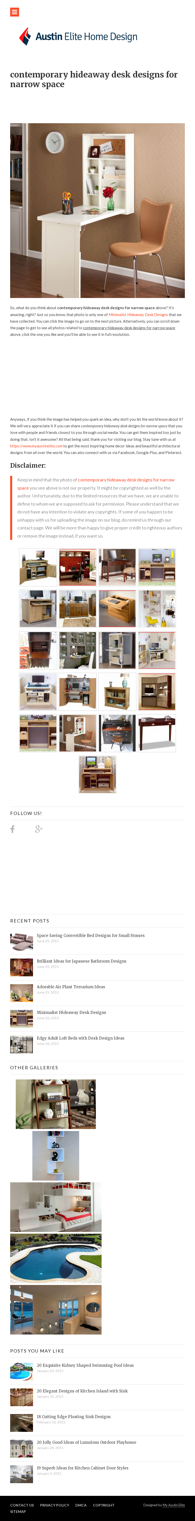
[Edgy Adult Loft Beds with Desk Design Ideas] (21, 1044)
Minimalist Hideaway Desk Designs (138, 314)
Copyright (104, 1505)
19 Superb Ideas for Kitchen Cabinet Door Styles (82, 1468)
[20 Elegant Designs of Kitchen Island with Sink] (21, 1397)
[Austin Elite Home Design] (77, 35)
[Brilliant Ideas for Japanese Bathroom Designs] (21, 967)
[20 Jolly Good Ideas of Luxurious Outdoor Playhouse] (21, 1448)
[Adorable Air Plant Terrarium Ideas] (21, 993)
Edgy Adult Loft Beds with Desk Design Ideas (80, 1038)
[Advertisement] (102, 103)
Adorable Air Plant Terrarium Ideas (71, 986)
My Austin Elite (174, 1505)
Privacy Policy (54, 1505)
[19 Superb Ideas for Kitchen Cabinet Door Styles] (21, 1474)
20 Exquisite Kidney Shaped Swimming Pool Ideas (85, 1365)
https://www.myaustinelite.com (36, 446)
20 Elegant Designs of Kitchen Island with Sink (82, 1391)
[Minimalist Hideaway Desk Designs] (21, 1019)
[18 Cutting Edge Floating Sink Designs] (21, 1423)
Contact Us (22, 1505)
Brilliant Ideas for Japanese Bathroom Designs (81, 961)
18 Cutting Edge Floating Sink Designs (74, 1416)
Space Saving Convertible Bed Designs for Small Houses (91, 935)
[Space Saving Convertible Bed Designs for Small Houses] (21, 942)
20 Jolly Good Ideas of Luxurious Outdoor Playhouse (86, 1442)
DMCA (81, 1505)
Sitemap (18, 1511)
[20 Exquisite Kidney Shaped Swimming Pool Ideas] (21, 1372)
